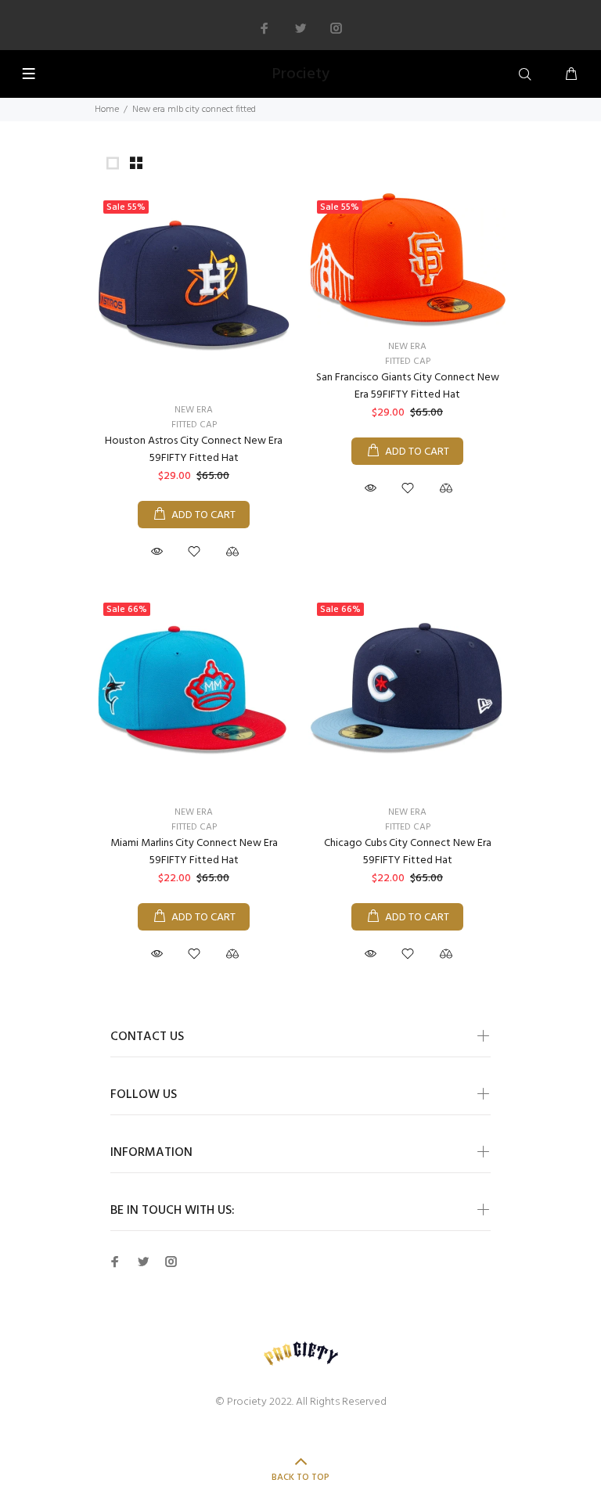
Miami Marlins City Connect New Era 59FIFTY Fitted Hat (194, 851)
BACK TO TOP (300, 1477)
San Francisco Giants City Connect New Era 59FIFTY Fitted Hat (407, 386)
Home (107, 109)
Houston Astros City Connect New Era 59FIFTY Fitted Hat (194, 449)
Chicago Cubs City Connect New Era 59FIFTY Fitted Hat (407, 851)
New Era (194, 410)
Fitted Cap (194, 425)
